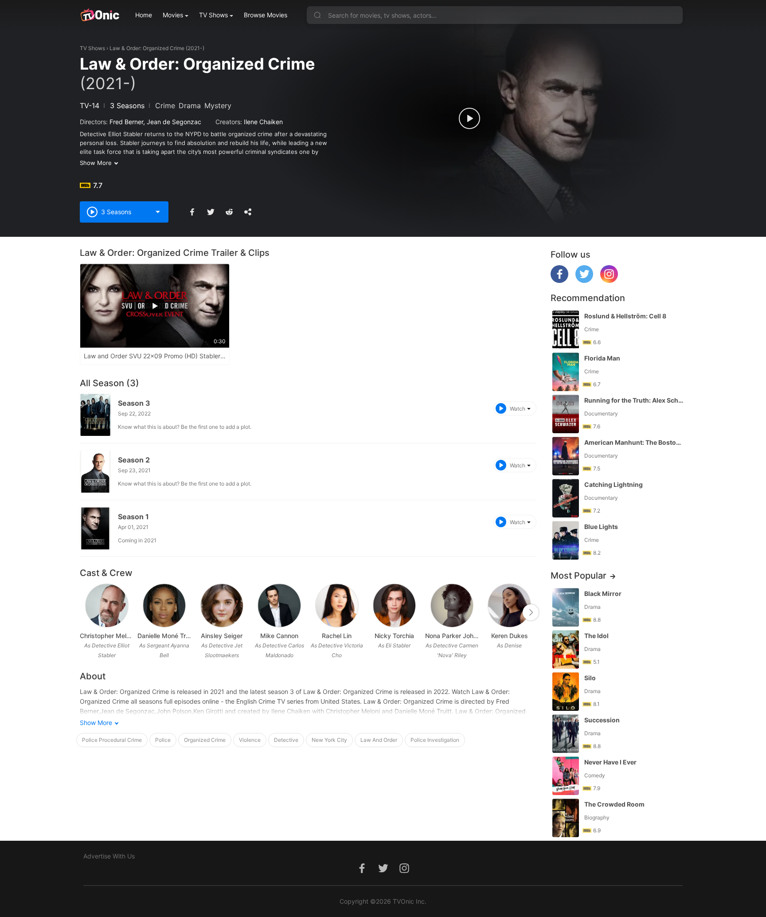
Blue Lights (601, 526)
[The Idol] (565, 649)
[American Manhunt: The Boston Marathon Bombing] (565, 456)
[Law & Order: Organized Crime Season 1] (95, 528)
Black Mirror (602, 593)
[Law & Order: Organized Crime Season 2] (95, 472)
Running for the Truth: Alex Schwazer (634, 400)
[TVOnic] (99, 15)
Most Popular (578, 575)
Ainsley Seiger (221, 635)
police (163, 740)
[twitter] (584, 280)
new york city (329, 740)
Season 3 (134, 403)
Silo (590, 678)
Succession (602, 720)
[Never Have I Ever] (565, 775)
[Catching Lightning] (565, 498)
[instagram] (609, 280)
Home (143, 15)
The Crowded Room (614, 804)
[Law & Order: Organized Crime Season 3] (95, 415)
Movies (173, 15)
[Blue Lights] (565, 540)
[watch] (469, 118)
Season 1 (133, 516)
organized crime (205, 740)
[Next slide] (531, 612)
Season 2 (134, 459)
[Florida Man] (565, 372)
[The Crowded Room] (565, 818)
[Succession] (565, 733)
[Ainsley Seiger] (221, 605)
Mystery (217, 105)
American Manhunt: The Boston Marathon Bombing (634, 442)
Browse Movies (265, 15)
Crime (165, 105)
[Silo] (565, 691)
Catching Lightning (613, 484)
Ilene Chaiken (263, 121)
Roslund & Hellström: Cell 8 (625, 316)
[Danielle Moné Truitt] (164, 605)
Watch (517, 408)
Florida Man (602, 358)
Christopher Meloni (107, 635)
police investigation (434, 740)
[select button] (157, 212)
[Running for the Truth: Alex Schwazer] (565, 414)
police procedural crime (112, 740)
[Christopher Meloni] (106, 605)
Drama (190, 105)
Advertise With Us (109, 856)
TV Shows (213, 15)
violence (250, 740)
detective (286, 740)
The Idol (596, 635)
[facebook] (559, 280)
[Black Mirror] (565, 607)
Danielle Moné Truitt (164, 635)
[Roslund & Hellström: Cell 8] (565, 329)
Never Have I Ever (610, 762)
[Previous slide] (86, 612)
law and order (378, 740)
